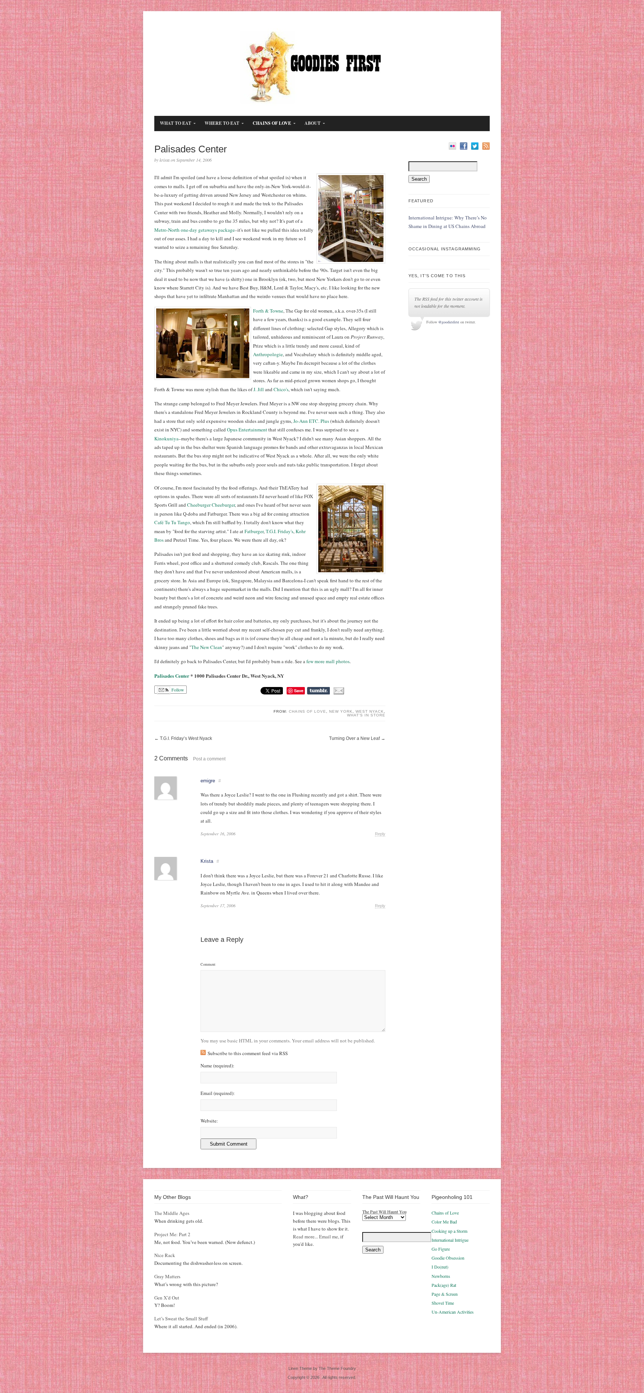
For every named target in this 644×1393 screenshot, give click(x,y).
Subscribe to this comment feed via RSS (248, 1053)
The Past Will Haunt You (384, 1212)
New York (341, 711)
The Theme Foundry (337, 1368)
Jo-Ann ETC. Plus (311, 421)
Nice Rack (164, 1255)
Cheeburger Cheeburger (211, 504)
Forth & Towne (268, 310)
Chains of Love (307, 711)
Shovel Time (443, 1303)
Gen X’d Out (166, 1297)
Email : (218, 1093)
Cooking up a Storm (449, 1231)
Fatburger (253, 531)
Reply (380, 834)
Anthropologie (268, 354)
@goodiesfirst (448, 321)
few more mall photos (328, 661)
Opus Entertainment (247, 429)
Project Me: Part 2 (172, 1234)
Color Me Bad (444, 1222)
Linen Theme (300, 1368)
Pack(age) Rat (444, 1285)
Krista (207, 861)
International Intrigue (450, 1240)
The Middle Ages (171, 1213)
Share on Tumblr (318, 690)
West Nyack (370, 711)
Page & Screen (445, 1294)
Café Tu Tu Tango (172, 522)
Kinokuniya (166, 438)
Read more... (305, 1236)
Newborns (441, 1276)
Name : (217, 1065)
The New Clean (206, 647)
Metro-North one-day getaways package (194, 230)
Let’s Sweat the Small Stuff (181, 1318)
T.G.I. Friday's (279, 531)
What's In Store (366, 715)
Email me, (329, 1236)
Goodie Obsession (448, 1258)
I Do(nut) (440, 1267)
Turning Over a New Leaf (354, 738)
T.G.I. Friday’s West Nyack (186, 738)
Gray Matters (167, 1276)
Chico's (281, 389)
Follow (177, 690)
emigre (208, 780)
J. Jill (258, 389)
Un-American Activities (453, 1312)
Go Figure (441, 1249)
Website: (209, 1120)
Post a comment (209, 759)
